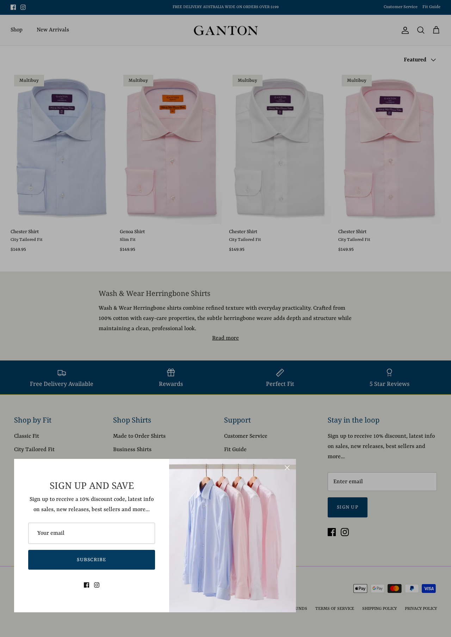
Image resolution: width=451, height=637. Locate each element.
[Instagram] (96, 585)
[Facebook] (86, 585)
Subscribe (91, 560)
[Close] (287, 467)
